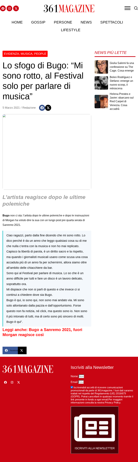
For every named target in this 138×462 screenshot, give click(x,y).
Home (17, 22)
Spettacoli (111, 22)
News (86, 22)
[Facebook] (3, 8)
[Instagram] (9, 8)
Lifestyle (70, 30)
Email (74, 382)
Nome (75, 376)
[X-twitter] (16, 8)
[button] (42, 108)
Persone (63, 22)
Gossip (38, 22)
